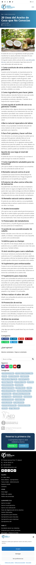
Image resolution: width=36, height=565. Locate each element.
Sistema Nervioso (7, 402)
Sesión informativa (6, 512)
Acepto (18, 549)
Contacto (3, 486)
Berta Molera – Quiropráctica (9, 479)
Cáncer (4, 376)
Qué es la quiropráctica (8, 505)
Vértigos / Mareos (14, 408)
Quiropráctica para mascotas (9, 517)
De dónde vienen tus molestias (10, 528)
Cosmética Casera (13, 376)
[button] (33, 537)
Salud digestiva (6, 396)
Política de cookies (9, 562)
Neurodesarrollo (20, 388)
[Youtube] (10, 2)
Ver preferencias (18, 558)
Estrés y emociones (7, 385)
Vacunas (5, 408)
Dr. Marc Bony (5, 477)
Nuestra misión (5, 484)
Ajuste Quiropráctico (8, 373)
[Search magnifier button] (33, 359)
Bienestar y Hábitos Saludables (24, 373)
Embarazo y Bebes (20, 382)
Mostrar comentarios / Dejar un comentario (14, 352)
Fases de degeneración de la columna (12, 510)
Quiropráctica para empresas (10, 519)
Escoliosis (30, 382)
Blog (2, 14)
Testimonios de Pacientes (9, 405)
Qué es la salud (5, 503)
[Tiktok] (12, 2)
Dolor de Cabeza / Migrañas (9, 379)
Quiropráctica (6, 394)
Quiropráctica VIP (6, 521)
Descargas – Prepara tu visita (9, 533)
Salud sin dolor (19, 399)
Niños (29, 388)
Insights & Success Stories (9, 14)
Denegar (18, 554)
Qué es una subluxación (8, 507)
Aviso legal (28, 562)
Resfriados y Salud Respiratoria (21, 394)
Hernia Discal (19, 385)
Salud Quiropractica (8, 399)
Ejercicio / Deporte (7, 382)
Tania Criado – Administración (10, 482)
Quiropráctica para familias (9, 514)
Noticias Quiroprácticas (8, 391)
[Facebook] (2, 2)
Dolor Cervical (24, 376)
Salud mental (28, 396)
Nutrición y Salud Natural (24, 391)
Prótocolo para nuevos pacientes (10, 530)
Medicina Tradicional (8, 388)
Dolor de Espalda (24, 379)
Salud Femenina (17, 396)
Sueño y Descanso (18, 402)
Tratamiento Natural (24, 405)
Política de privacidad (20, 562)
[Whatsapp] (7, 2)
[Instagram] (5, 2)
